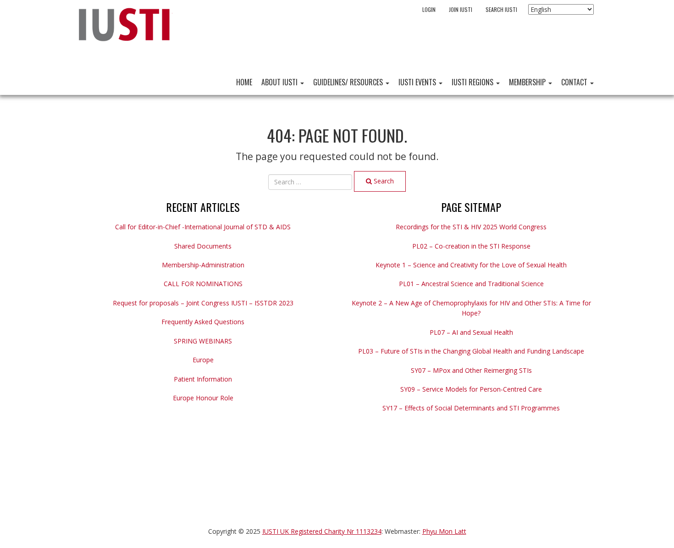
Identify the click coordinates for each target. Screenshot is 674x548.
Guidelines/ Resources (349, 82)
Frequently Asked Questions (202, 321)
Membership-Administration (203, 264)
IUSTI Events (418, 82)
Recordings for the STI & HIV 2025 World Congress (471, 226)
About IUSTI (280, 82)
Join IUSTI (460, 9)
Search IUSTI (501, 9)
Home (244, 82)
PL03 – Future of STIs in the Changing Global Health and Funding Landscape (471, 351)
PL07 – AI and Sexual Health (471, 332)
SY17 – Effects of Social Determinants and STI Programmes (471, 408)
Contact (575, 82)
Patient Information (203, 379)
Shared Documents (203, 246)
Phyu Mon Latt (444, 531)
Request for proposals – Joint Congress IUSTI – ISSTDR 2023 (203, 303)
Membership (528, 82)
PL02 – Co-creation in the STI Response (471, 246)
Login (429, 9)
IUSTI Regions (473, 82)
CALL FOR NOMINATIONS (203, 283)
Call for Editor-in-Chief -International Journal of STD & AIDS (203, 226)
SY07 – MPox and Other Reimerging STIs (471, 370)
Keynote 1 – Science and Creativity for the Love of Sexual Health (471, 264)
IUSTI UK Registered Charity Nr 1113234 (321, 531)
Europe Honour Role (203, 397)
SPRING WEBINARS (203, 341)
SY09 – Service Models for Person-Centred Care (471, 389)
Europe (203, 359)
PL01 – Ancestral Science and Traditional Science (471, 283)
